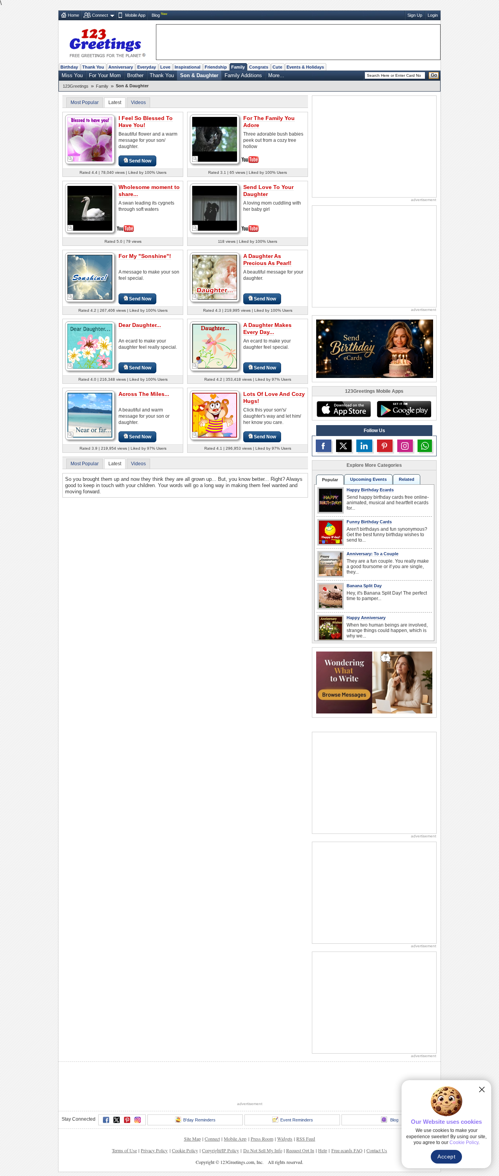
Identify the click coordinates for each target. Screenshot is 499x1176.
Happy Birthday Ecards (370, 489)
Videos (138, 102)
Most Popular (85, 102)
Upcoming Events (368, 479)
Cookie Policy (185, 1150)
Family (238, 67)
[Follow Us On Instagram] (405, 446)
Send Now (140, 161)
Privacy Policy (154, 1150)
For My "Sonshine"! (145, 256)
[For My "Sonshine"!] (89, 277)
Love (165, 67)
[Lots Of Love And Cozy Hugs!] (214, 414)
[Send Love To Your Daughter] (214, 207)
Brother (135, 75)
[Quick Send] (70, 159)
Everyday (146, 67)
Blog (156, 15)
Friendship (216, 67)
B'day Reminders (199, 1120)
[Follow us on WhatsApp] (425, 446)
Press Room (262, 1138)
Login (433, 15)
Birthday (69, 67)
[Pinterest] (127, 1120)
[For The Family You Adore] (214, 138)
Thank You (93, 67)
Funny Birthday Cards (369, 521)
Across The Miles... (144, 394)
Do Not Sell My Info (262, 1150)
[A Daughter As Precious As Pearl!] (214, 277)
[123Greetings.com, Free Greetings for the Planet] (107, 41)
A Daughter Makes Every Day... (267, 328)
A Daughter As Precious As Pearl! (267, 259)
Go (434, 75)
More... (276, 75)
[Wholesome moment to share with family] (89, 207)
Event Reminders (296, 1120)
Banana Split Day (364, 585)
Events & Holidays (305, 67)
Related (406, 479)
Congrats (258, 67)
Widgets (284, 1138)
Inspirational (187, 67)
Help (322, 1150)
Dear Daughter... (140, 325)
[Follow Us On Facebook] (323, 446)
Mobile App (135, 15)
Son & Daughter (199, 75)
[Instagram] (137, 1120)
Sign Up (414, 15)
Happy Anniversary (366, 617)
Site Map (192, 1138)
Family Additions (243, 75)
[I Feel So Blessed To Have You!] (89, 139)
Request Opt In (300, 1150)
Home (73, 15)
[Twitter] (116, 1120)
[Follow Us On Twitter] (344, 446)
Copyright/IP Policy (220, 1150)
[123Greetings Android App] (404, 409)
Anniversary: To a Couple (372, 553)
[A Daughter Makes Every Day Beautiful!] (214, 346)
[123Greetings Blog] (374, 682)
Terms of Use (124, 1150)
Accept (446, 1156)
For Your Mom (105, 75)
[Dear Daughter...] (89, 346)
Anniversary (120, 67)
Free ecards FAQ (347, 1150)
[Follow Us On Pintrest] (385, 446)
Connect (100, 15)
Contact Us (376, 1150)
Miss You (72, 75)
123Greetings (75, 86)
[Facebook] (106, 1120)
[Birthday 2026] (374, 348)
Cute (277, 67)
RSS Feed (305, 1138)
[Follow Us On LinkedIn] (364, 446)
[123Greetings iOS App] (343, 409)
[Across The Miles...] (89, 414)
